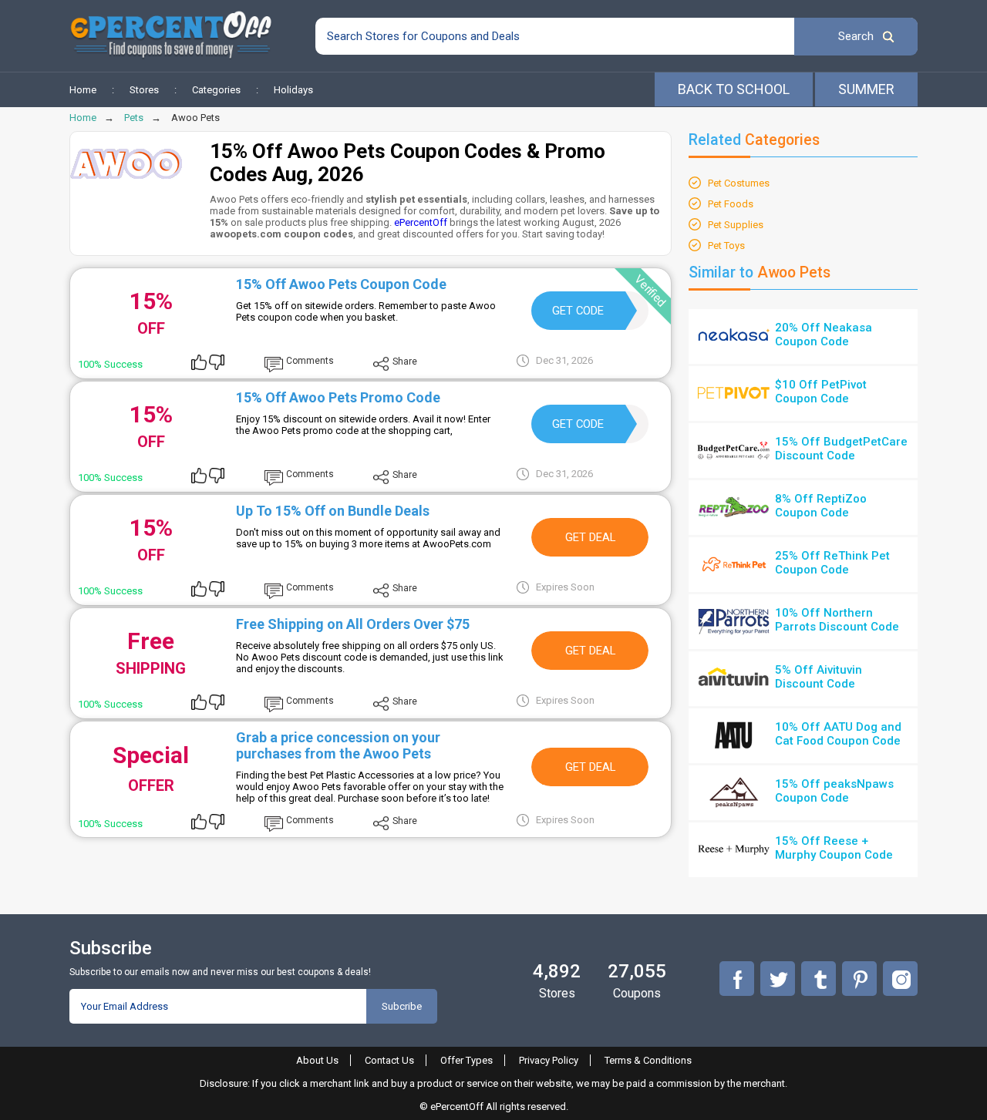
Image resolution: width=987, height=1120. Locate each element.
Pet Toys (726, 245)
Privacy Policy (548, 1060)
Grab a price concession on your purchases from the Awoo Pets (338, 745)
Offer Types (466, 1060)
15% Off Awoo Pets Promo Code (338, 397)
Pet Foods (730, 204)
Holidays (293, 90)
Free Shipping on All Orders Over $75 (353, 624)
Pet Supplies (735, 224)
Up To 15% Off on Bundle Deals (332, 511)
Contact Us (389, 1060)
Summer (866, 89)
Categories (216, 90)
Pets (133, 117)
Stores (144, 90)
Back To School (734, 89)
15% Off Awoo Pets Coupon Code (341, 284)
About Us (317, 1060)
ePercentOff (420, 222)
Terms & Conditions (648, 1060)
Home (82, 90)
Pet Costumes (739, 183)
